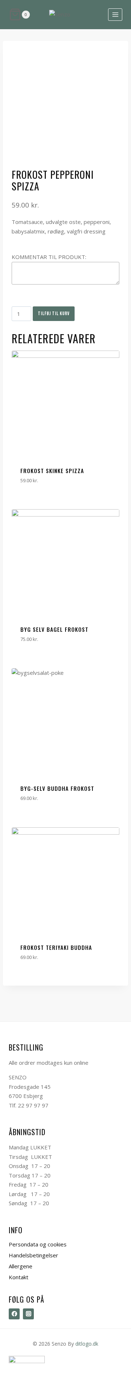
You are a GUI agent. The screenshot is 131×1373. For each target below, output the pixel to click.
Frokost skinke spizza (52, 471)
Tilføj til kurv (54, 313)
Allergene (20, 1266)
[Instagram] (28, 1313)
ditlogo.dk (86, 1343)
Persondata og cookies (38, 1244)
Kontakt (18, 1277)
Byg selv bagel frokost (54, 629)
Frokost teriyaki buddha (56, 947)
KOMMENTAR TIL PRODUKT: (49, 256)
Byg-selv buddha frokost (57, 788)
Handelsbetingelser (33, 1255)
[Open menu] (115, 14)
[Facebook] (14, 1313)
